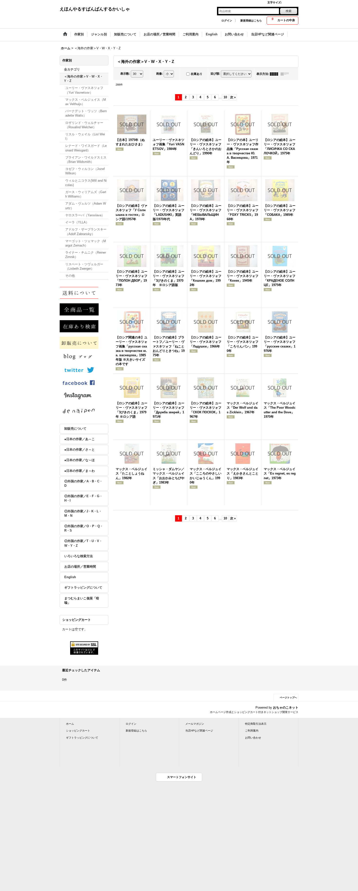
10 (225, 97)
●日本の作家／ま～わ (79, 471)
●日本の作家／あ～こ (79, 439)
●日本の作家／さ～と (79, 449)
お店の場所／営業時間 (80, 566)
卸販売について (75, 428)
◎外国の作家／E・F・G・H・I (83, 498)
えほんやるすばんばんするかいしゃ (95, 9)
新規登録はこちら (251, 20)
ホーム (70, 723)
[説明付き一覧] (286, 74)
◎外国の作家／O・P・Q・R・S (83, 528)
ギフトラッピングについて (83, 587)
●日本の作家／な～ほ (79, 460)
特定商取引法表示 (255, 723)
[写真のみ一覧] (275, 74)
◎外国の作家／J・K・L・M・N (83, 513)
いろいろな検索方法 (78, 556)
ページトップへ (288, 697)
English (70, 577)
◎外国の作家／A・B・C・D (83, 483)
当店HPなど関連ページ (199, 730)
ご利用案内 (251, 730)
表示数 (125, 73)
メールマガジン (194, 723)
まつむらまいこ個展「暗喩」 (81, 600)
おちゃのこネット (285, 707)
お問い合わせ (253, 737)
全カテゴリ (72, 69)
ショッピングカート (78, 730)
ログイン (226, 20)
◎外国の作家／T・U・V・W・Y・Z (83, 543)
